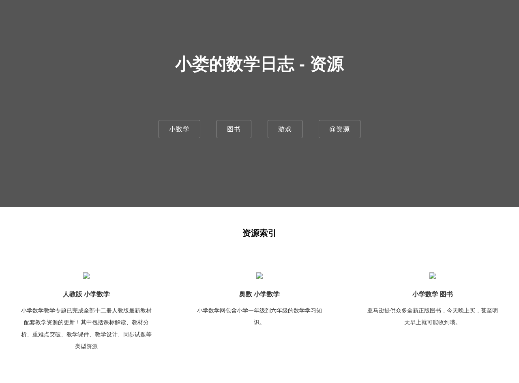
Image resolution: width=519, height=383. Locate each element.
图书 (234, 129)
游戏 (285, 129)
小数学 (179, 129)
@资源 (339, 129)
